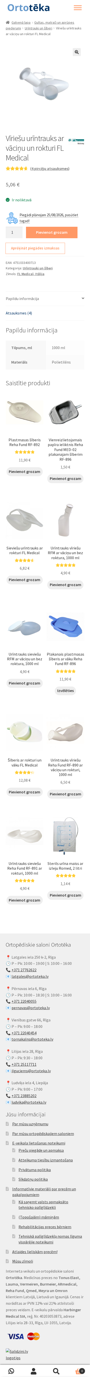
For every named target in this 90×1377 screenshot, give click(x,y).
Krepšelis (75, 1369)
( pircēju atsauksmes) (50, 168)
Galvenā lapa (21, 22)
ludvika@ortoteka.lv (29, 1102)
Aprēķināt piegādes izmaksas (35, 248)
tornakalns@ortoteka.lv (32, 1039)
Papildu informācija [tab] (22, 298)
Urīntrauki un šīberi (38, 28)
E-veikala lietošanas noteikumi (38, 1143)
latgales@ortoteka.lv (30, 976)
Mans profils (33, 1371)
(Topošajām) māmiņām (38, 1217)
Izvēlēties (65, 690)
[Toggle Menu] (78, 8)
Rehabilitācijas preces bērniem (44, 1226)
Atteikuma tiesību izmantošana (45, 1159)
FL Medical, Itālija (30, 274)
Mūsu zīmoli (22, 1261)
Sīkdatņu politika (33, 1179)
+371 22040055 (24, 1001)
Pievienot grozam (52, 232)
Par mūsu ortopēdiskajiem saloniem (43, 1133)
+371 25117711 (24, 1064)
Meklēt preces (56, 1371)
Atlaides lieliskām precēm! (35, 1251)
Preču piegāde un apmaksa (41, 1150)
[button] (77, 52)
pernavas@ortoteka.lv (31, 1007)
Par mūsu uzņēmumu (30, 1123)
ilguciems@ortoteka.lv (31, 1070)
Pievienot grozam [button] (24, 471)
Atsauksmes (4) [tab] (19, 312)
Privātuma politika (34, 1169)
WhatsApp (11, 1371)
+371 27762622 (24, 969)
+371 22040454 (24, 1032)
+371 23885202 (24, 1095)
